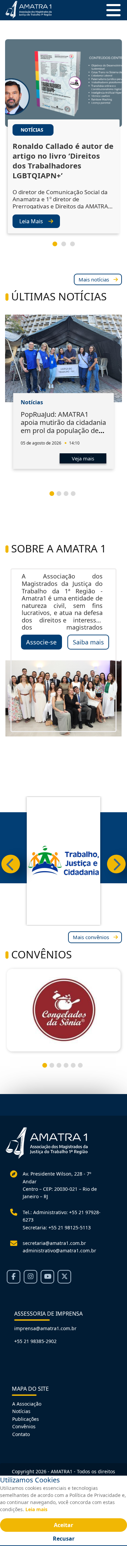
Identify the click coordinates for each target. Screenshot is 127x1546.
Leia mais (36, 1509)
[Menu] (110, 10)
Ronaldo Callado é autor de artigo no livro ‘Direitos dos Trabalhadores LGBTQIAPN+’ (63, 160)
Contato (21, 1434)
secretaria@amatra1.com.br (54, 1243)
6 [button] (83, 1068)
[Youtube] (47, 1276)
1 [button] (57, 247)
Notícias (21, 1411)
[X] (64, 1276)
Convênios (24, 1426)
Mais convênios (91, 937)
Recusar (64, 1538)
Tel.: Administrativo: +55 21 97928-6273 (62, 1216)
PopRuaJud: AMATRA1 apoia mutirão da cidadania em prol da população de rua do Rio (63, 426)
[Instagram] (30, 1276)
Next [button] (116, 864)
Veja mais (83, 458)
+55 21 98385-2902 (35, 1341)
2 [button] (66, 247)
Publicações (25, 1419)
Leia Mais (31, 221)
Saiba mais (88, 642)
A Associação (26, 1404)
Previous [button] (10, 864)
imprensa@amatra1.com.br (45, 1328)
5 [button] (76, 1068)
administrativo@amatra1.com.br (59, 1250)
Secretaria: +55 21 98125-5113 (57, 1227)
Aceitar (63, 1525)
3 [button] (75, 247)
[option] (63, 143)
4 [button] (76, 496)
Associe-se (41, 642)
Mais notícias (94, 279)
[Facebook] (13, 1276)
